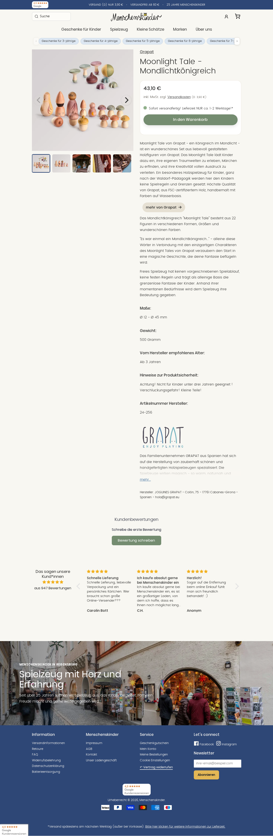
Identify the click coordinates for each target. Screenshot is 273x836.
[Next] (126, 100)
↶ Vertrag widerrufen (156, 767)
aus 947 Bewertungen (52, 588)
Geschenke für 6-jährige (185, 41)
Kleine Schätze (150, 29)
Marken (180, 29)
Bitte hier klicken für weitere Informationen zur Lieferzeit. (185, 826)
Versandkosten (179, 97)
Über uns (204, 29)
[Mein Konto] (226, 16)
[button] (79, 586)
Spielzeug (119, 29)
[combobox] (51, 16)
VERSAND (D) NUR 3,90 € (106, 4)
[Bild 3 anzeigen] (82, 163)
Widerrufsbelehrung (46, 760)
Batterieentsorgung (46, 771)
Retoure (37, 749)
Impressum (94, 743)
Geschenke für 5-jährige (143, 41)
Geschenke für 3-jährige (59, 41)
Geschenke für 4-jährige (101, 41)
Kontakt (91, 754)
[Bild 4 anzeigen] (102, 163)
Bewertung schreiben (136, 540)
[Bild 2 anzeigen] (61, 163)
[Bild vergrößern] (82, 100)
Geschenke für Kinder (81, 29)
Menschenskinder (152, 800)
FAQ (35, 754)
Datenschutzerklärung (48, 766)
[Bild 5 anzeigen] (122, 163)
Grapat (147, 51)
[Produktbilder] (82, 100)
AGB (89, 749)
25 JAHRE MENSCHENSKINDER (186, 4)
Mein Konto (148, 749)
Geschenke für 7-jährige (227, 41)
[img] (53, 582)
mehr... (145, 479)
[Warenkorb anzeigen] (238, 15)
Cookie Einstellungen (155, 760)
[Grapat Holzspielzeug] (163, 447)
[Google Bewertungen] (40, 4)
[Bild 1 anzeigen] (41, 163)
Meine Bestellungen (154, 754)
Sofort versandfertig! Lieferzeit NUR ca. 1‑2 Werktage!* (191, 108)
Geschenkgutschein (154, 743)
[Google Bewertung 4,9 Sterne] (14, 830)
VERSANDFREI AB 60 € (144, 4)
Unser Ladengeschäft (101, 760)
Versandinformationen (48, 743)
